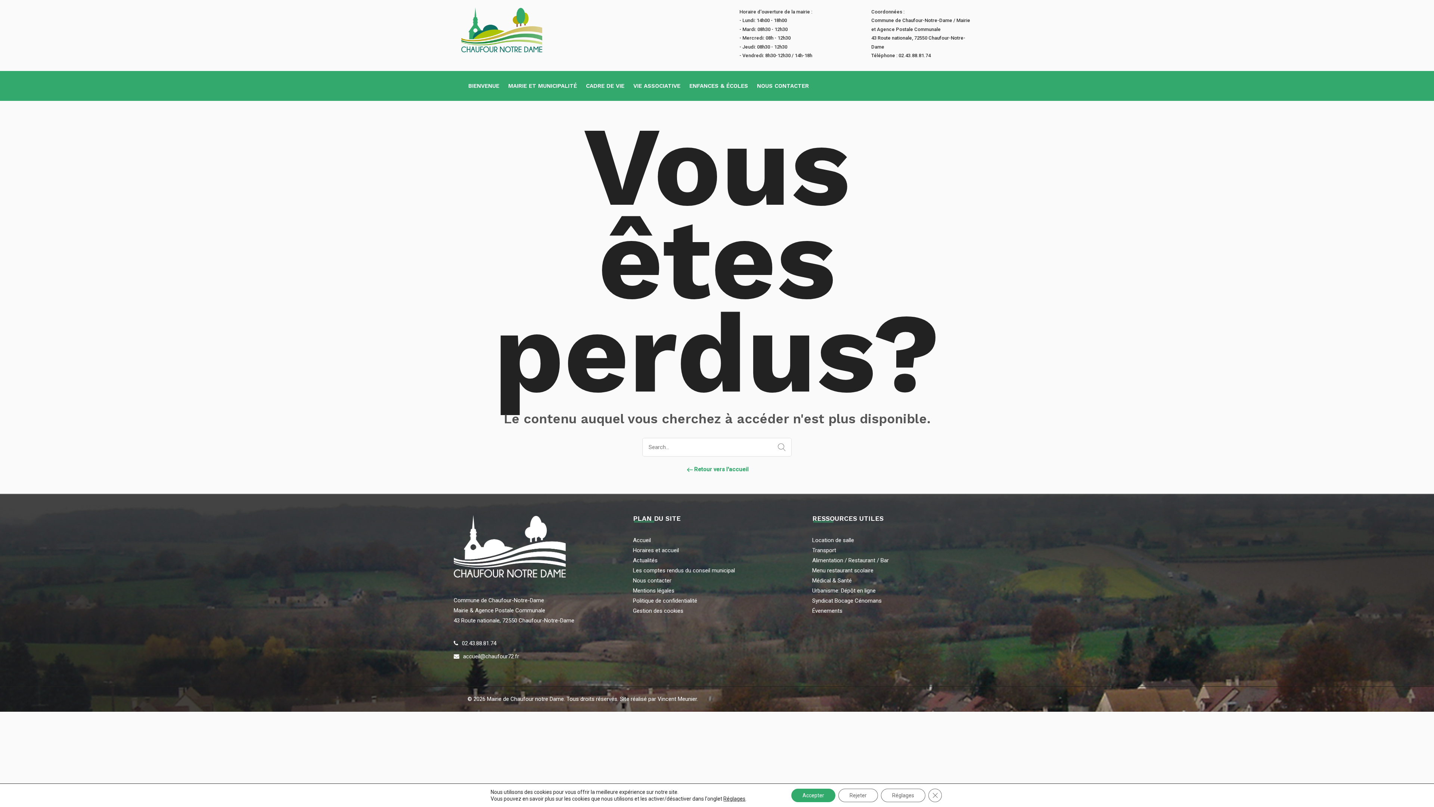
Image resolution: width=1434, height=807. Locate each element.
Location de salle (833, 540)
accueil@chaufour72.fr (491, 656)
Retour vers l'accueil (721, 469)
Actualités (645, 560)
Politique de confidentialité (665, 600)
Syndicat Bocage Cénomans (847, 600)
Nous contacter (783, 86)
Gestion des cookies (658, 610)
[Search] (780, 447)
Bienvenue (483, 86)
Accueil (642, 540)
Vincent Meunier (676, 699)
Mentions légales (653, 590)
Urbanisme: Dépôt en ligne (844, 590)
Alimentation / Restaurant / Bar (850, 560)
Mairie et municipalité (542, 86)
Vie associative (656, 86)
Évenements (827, 610)
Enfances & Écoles (718, 86)
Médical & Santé (832, 580)
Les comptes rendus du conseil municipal (684, 570)
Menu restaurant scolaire (842, 570)
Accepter (813, 795)
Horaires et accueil (656, 550)
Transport (824, 550)
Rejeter (858, 795)
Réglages (734, 799)
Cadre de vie (605, 86)
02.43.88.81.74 (479, 643)
